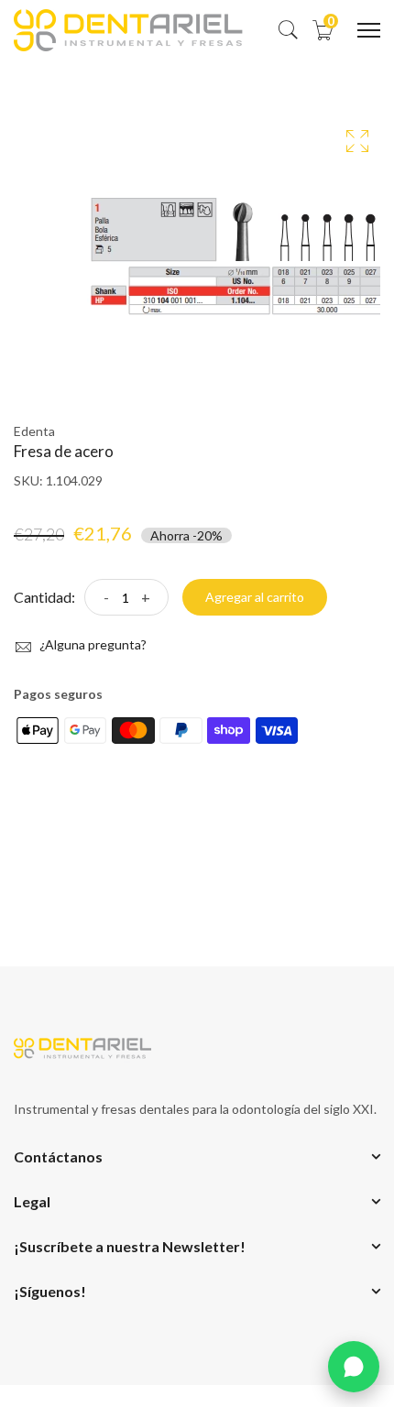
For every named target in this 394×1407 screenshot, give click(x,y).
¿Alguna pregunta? (92, 644)
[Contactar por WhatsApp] (353, 1366)
